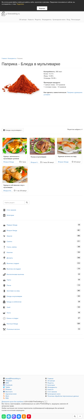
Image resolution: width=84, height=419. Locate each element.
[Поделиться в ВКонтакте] (19, 416)
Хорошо (42, 8)
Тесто (43, 312)
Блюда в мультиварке (13, 130)
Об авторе (23, 19)
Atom (7, 396)
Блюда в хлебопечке (43, 301)
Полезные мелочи (43, 329)
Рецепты (38, 19)
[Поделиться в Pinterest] (29, 416)
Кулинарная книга (59, 19)
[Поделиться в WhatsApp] (4, 416)
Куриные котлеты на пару (67, 156)
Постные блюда (43, 323)
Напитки (43, 252)
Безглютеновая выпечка (43, 274)
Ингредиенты (47, 19)
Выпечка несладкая (43, 269)
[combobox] (14, 202)
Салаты (43, 241)
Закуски (43, 236)
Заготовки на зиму (43, 291)
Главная (4, 58)
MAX (7, 383)
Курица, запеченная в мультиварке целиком (11, 157)
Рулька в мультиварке (38, 157)
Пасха (43, 285)
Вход (68, 19)
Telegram (8, 380)
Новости (31, 19)
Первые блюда (43, 225)
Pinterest (8, 389)
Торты (43, 280)
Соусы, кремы (43, 247)
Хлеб (43, 307)
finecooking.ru (13, 13)
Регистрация (75, 19)
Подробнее (20, 4)
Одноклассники (11, 394)
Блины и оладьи (43, 318)
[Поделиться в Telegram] (9, 416)
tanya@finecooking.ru (13, 378)
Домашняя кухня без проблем (12, 401)
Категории (10, 215)
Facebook (8, 385)
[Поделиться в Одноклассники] (24, 416)
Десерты (43, 258)
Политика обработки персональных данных (63, 396)
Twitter (7, 387)
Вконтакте (9, 391)
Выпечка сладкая (43, 263)
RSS (7, 398)
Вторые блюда (9, 162)
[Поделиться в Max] (14, 416)
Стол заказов (11, 210)
